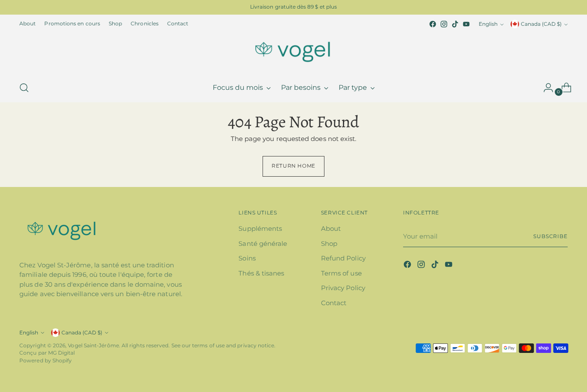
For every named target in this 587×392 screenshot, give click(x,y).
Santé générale (262, 243)
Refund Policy (343, 258)
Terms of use (341, 273)
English (488, 24)
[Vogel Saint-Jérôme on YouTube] (466, 24)
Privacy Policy (343, 288)
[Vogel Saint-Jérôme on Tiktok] (455, 24)
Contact (334, 303)
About (331, 228)
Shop (329, 243)
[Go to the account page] (544, 87)
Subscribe (550, 236)
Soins (246, 258)
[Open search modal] (24, 87)
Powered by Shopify (45, 361)
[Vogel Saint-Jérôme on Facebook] (433, 24)
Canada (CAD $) (541, 24)
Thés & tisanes (261, 273)
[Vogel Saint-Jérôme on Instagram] (444, 24)
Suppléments (260, 228)
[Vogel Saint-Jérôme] (293, 51)
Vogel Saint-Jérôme (93, 346)
